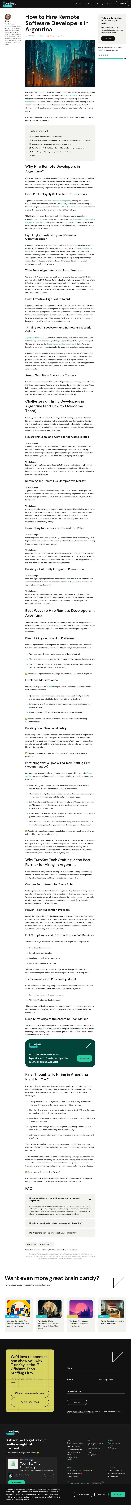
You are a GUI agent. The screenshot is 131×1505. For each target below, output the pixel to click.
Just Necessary (83, 1494)
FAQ (34, 156)
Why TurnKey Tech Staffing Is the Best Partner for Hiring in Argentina (58, 148)
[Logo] (12, 1432)
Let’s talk (108, 38)
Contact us (84, 1058)
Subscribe (17, 1482)
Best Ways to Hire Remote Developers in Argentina (51, 144)
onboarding (76, 582)
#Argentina (31, 1244)
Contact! (122, 4)
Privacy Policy (107, 1411)
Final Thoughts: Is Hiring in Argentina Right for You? (51, 152)
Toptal (49, 686)
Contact (110, 1470)
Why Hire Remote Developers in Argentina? (48, 136)
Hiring (41, 36)
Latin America (71, 95)
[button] (60, 1199)
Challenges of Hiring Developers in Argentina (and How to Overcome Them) (61, 140)
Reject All (101, 1494)
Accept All (118, 1494)
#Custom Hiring (46, 1244)
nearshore (29, 101)
